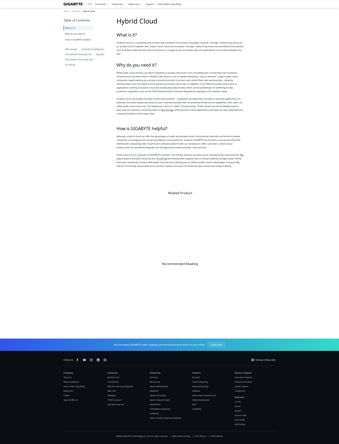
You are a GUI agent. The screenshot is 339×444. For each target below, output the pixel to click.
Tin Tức (238, 402)
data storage (167, 109)
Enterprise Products (243, 382)
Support (150, 4)
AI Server (154, 377)
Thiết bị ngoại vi (115, 400)
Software (196, 391)
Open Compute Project (160, 400)
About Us (68, 377)
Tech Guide (240, 420)
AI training (161, 158)
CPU (222, 154)
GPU (138, 158)
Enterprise (117, 4)
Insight (238, 411)
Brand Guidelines (71, 382)
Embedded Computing (160, 409)
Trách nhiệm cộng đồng (169, 4)
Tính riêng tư (200, 436)
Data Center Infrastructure (204, 395)
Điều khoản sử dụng (181, 436)
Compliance (240, 391)
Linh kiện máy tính (116, 404)
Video (130, 306)
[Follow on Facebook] (77, 360)
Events (237, 406)
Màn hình (112, 391)
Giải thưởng (240, 424)
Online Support (241, 386)
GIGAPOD (154, 391)
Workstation (155, 404)
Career (67, 395)
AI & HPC (196, 377)
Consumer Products (243, 377)
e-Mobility (154, 413)
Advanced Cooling (158, 395)
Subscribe (216, 344)
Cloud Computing (200, 382)
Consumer (100, 4)
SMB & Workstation (200, 400)
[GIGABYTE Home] (73, 4)
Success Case (240, 415)
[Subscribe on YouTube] (84, 360)
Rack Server (155, 382)
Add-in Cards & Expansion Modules (165, 418)
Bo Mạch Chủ (113, 377)
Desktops (112, 395)
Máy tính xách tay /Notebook (120, 386)
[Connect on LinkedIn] (98, 360)
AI (163, 154)
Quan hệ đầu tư (71, 400)
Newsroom (134, 4)
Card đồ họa (113, 382)
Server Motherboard (159, 386)
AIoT (194, 404)
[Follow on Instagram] (91, 360)
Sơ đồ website (216, 436)
